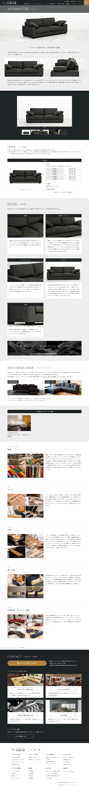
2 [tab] (23, 189)
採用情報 (31, 778)
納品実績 (68, 3)
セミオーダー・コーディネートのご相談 (62, 192)
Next (73, 112)
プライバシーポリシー (73, 782)
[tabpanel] (25, 176)
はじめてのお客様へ (16, 757)
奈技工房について (27, 3)
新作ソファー (15, 775)
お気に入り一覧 (66, 764)
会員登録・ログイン (67, 759)
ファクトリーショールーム (77, 3)
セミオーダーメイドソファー (18, 762)
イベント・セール (16, 778)
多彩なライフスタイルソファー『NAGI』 (53, 758)
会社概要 (31, 771)
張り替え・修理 (61, 3)
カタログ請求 (49, 778)
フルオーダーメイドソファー (18, 759)
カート (81, 1)
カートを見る (66, 762)
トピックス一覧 (15, 771)
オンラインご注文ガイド (68, 757)
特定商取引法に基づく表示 (63, 782)
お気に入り (74, 1)
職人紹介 (31, 775)
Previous (15, 112)
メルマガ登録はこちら (20, 736)
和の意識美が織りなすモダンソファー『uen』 (51, 762)
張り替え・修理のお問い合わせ (53, 775)
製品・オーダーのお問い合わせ (53, 771)
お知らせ (14, 773)
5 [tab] (27, 189)
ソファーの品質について (45, 349)
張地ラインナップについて (35, 759)
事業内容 (31, 773)
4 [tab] (26, 189)
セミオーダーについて (33, 400)
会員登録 (67, 1)
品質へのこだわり (33, 757)
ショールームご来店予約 (51, 773)
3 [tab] (24, 189)
